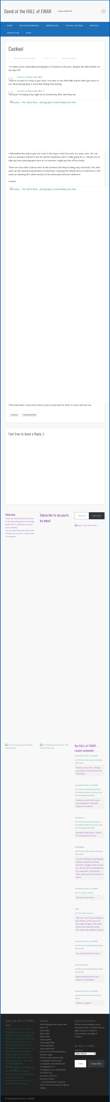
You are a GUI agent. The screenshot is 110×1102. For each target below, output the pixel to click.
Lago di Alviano (19, 1054)
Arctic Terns (25, 1028)
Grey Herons (18, 1060)
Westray (94, 25)
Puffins (15, 1070)
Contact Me (13, 33)
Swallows (15, 1029)
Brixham (21, 1035)
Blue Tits (17, 1074)
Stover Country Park (15, 1045)
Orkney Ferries (27, 1080)
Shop (28, 33)
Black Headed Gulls (23, 1042)
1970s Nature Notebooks (13, 1065)
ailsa (77, 909)
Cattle (32, 1074)
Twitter (97, 11)
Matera (8, 1057)
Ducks (14, 1077)
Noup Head (25, 1051)
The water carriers (85, 892)
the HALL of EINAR (74, 25)
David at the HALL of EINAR (27, 11)
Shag (26, 1067)
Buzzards (15, 1039)
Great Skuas (28, 1060)
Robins (8, 1077)
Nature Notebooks (29, 25)
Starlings (24, 1083)
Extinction (16, 1083)
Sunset (8, 1028)
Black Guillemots (27, 1038)
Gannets (25, 1074)
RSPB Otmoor (17, 1057)
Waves (28, 1054)
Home (9, 25)
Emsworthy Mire (29, 415)
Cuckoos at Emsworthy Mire (29, 76)
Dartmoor (15, 1051)
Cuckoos (14, 415)
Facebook (91, 11)
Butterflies (10, 1041)
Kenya (16, 1032)
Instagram (12, 536)
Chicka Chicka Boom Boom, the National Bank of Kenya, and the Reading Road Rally (88, 792)
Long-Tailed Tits (25, 1032)
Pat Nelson (79, 817)
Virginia (8, 1054)
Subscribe (96, 515)
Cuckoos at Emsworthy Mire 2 (30, 90)
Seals (21, 1067)
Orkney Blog (52, 25)
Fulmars (8, 1083)
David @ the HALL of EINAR (24, 58)
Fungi (9, 1032)
